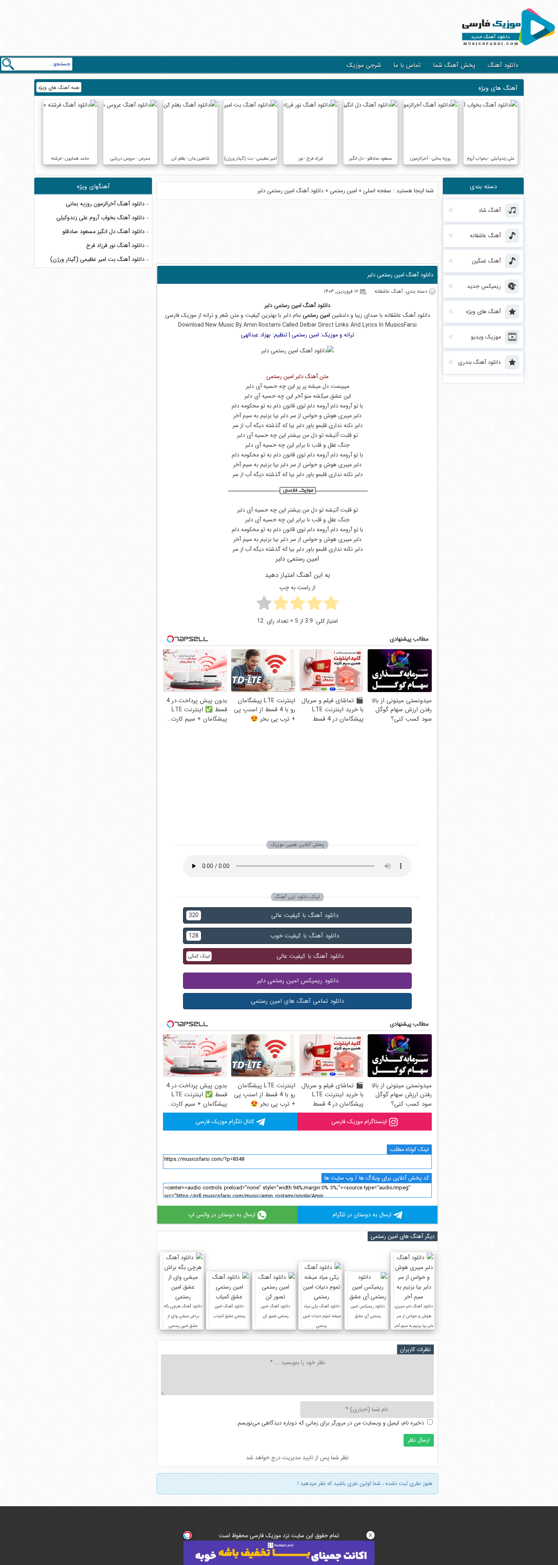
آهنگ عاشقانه (399, 315)
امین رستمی (343, 190)
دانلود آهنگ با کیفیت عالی (263, 915)
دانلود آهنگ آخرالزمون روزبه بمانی (105, 203)
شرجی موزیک (364, 65)
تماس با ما (407, 65)
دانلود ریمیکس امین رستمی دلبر (297, 981)
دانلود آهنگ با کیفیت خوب (264, 936)
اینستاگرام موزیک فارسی (359, 1121)
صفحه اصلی (377, 190)
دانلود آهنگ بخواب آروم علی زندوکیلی (100, 217)
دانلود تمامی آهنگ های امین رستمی (297, 1001)
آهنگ (309, 305)
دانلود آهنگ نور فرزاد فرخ (115, 245)
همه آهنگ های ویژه (58, 87)
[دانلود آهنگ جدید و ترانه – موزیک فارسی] (507, 47)
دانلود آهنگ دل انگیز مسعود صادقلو (103, 231)
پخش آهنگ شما (454, 65)
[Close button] (370, 1535)
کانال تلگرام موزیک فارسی (225, 1121)
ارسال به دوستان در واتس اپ (221, 1214)
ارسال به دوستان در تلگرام (362, 1214)
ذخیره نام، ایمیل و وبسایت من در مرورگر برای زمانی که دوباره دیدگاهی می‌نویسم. (330, 1422)
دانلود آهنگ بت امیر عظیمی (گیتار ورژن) (97, 259)
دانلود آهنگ (503, 65)
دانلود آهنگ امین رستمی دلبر (400, 274)
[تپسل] (187, 1535)
